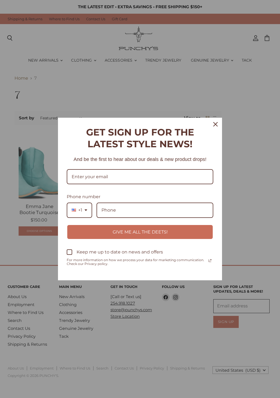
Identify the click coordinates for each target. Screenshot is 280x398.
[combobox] (79, 210)
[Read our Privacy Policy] (210, 260)
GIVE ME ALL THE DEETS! (140, 232)
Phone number (83, 196)
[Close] (215, 124)
